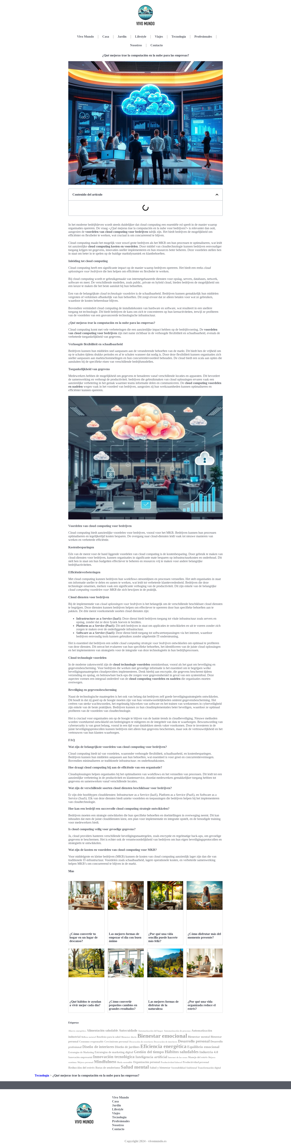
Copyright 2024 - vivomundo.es (145, 1141)
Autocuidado (128, 1030)
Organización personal (146, 1062)
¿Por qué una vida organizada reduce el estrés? (202, 1005)
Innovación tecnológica (114, 1056)
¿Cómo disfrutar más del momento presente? (204, 935)
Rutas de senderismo (107, 1067)
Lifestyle (140, 36)
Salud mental (135, 1067)
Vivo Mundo (85, 36)
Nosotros (136, 45)
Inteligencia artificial (151, 1057)
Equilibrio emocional (203, 1047)
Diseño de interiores (98, 1047)
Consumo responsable (91, 1041)
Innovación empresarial (80, 1057)
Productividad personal (196, 1062)
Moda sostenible (124, 1062)
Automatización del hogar (150, 1031)
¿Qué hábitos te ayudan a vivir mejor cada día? (85, 1003)
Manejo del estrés (197, 1057)
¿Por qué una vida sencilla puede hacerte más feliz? (163, 937)
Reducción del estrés (81, 1067)
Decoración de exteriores (141, 1042)
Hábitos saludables (182, 1051)
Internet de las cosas (177, 1057)
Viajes (159, 36)
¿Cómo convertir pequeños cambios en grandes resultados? (123, 1005)
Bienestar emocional (162, 1036)
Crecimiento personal (116, 1041)
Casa (105, 36)
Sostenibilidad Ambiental (184, 1067)
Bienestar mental (199, 1036)
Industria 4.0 (208, 1052)
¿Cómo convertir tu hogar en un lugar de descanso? (83, 937)
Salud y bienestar (160, 1067)
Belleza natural (88, 1037)
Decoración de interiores (165, 1041)
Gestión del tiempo (149, 1052)
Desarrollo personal (194, 1041)
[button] (217, 194)
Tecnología (178, 36)
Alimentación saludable (102, 1030)
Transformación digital (209, 1067)
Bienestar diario (129, 1037)
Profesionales (203, 36)
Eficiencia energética (163, 1046)
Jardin (122, 36)
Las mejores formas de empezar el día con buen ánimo (125, 937)
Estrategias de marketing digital (114, 1052)
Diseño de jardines (127, 1047)
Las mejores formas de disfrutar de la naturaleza (163, 1005)
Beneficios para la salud (109, 1037)
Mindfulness (105, 1061)
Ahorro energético (77, 1031)
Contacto (156, 45)
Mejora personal (85, 1062)
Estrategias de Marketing (81, 1052)
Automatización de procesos (177, 1031)
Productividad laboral (171, 1062)
